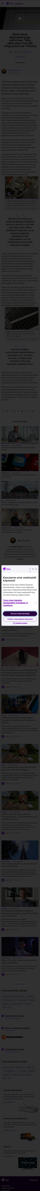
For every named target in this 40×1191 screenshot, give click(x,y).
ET (30, 569)
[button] (20, 603)
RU (33, 569)
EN (36, 569)
